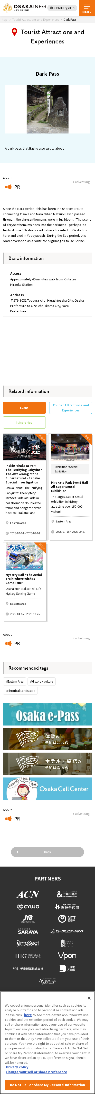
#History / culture (41, 681)
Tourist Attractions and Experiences (71, 407)
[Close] (89, 998)
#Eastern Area (15, 681)
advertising (82, 638)
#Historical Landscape (20, 690)
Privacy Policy (17, 1067)
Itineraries (24, 422)
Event (24, 408)
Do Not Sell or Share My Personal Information (47, 1085)
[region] (47, 1042)
